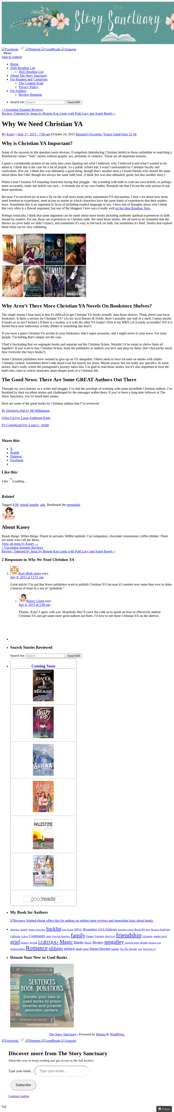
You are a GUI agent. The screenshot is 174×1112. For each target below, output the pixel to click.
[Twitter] (22, 49)
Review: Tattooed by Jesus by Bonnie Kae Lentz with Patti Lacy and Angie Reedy (58, 113)
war (140, 949)
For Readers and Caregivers (29, 79)
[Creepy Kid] (43, 737)
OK (73, 102)
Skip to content (12, 57)
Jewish (33, 942)
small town (82, 949)
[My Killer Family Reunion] (43, 885)
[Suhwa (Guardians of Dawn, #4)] (43, 774)
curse (48, 936)
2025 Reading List (31, 72)
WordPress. (117, 1034)
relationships (17, 949)
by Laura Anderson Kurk (26, 418)
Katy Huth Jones (30, 573)
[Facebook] (10, 49)
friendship (129, 935)
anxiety (24, 929)
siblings (56, 948)
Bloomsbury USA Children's (100, 929)
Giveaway (147, 936)
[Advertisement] (87, 630)
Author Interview (36, 929)
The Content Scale (31, 83)
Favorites (99, 936)
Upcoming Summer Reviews (22, 109)
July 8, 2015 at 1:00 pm (34, 605)
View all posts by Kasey (20, 544)
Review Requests (30, 94)
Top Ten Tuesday (128, 949)
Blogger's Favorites (89, 134)
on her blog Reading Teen (132, 208)
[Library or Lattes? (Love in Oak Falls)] (43, 811)
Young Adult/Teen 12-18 (119, 134)
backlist (53, 928)
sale (42, 505)
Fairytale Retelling (61, 936)
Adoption (15, 929)
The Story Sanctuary (63, 1034)
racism (144, 942)
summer (115, 949)
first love (110, 936)
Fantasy (90, 936)
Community (37, 936)
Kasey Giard (35, 601)
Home (14, 64)
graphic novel (160, 936)
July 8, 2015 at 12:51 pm (27, 577)
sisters (69, 948)
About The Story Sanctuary (28, 75)
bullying (165, 929)
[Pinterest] (33, 49)
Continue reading (18, 1096)
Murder (79, 942)
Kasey (11, 134)
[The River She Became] (43, 700)
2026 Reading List (22, 68)
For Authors (18, 91)
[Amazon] (68, 49)
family (78, 935)
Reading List (155, 942)
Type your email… (21, 1071)
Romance (37, 948)
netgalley (114, 942)
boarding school (126, 929)
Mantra (100, 1034)
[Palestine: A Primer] (43, 848)
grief (15, 942)
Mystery (98, 942)
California (15, 936)
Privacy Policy (28, 87)
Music (88, 942)
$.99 (15, 505)
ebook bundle (29, 505)
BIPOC (78, 929)
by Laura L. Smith (25, 425)
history (25, 942)
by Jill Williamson (26, 410)
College (24, 936)
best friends (67, 929)
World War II (149, 949)
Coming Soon (43, 666)
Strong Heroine (100, 949)
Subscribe (23, 1085)
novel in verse (132, 942)
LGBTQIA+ (48, 942)
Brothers (155, 929)
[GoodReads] (51, 49)
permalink (73, 505)
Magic (66, 942)
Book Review (142, 929)
